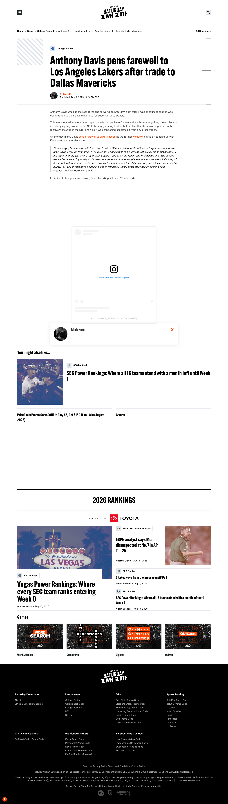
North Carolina (173, 711)
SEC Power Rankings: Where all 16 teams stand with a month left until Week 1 (138, 376)
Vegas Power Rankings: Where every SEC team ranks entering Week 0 (56, 591)
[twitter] (172, 330)
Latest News (72, 694)
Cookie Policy (138, 766)
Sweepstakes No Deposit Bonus (132, 743)
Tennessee (171, 718)
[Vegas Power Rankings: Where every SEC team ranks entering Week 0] (64, 552)
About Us (19, 700)
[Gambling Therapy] (123, 793)
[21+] (101, 793)
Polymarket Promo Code (77, 743)
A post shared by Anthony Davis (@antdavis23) (114, 318)
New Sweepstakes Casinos (129, 739)
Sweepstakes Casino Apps (129, 746)
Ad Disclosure (203, 31)
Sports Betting (175, 694)
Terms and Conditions (119, 766)
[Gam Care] (110, 793)
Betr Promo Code (124, 718)
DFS (67, 711)
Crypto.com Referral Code (78, 750)
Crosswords (73, 655)
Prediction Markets (76, 733)
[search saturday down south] (208, 12)
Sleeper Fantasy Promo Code (130, 703)
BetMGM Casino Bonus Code (29, 739)
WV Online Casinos (26, 733)
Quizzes (169, 655)
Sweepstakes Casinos (129, 733)
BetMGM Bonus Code (177, 700)
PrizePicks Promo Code (128, 700)
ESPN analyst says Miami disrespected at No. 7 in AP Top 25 (137, 545)
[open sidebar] (19, 12)
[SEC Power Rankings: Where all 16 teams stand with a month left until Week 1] (40, 382)
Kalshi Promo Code (74, 739)
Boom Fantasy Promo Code (129, 707)
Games (120, 414)
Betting (69, 715)
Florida (169, 715)
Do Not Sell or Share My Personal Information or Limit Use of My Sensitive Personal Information (114, 786)
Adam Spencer (123, 583)
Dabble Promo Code (126, 715)
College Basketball (74, 703)
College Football (73, 700)
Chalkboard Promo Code (128, 722)
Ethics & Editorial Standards (29, 703)
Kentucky (138, 136)
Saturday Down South (28, 694)
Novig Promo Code (75, 746)
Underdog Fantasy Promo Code (132, 711)
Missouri (170, 707)
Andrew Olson (24, 606)
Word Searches (25, 655)
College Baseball (73, 707)
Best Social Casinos (126, 750)
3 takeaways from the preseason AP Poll (141, 577)
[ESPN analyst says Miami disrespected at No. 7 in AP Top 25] (188, 545)
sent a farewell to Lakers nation (97, 136)
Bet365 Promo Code (176, 703)
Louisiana (171, 726)
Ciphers (120, 655)
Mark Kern (68, 94)
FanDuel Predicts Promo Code (80, 754)
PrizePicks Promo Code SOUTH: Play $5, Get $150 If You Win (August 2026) (60, 417)
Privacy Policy (100, 766)
